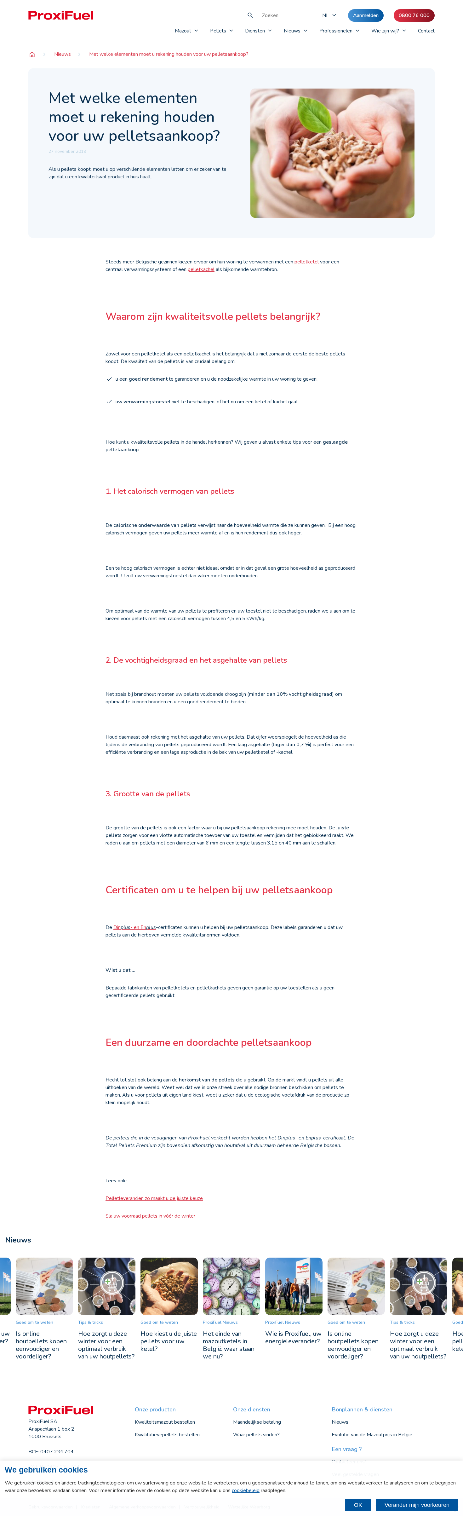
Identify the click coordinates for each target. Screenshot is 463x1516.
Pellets (218, 30)
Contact (426, 30)
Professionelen (335, 30)
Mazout (183, 30)
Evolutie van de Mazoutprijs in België (372, 1434)
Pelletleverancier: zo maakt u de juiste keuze (154, 1198)
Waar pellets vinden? (256, 1434)
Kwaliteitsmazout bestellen (165, 1422)
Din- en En (134, 927)
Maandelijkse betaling (257, 1422)
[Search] (250, 15)
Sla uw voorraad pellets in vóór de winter (150, 1216)
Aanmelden (366, 15)
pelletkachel (201, 269)
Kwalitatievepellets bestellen (167, 1434)
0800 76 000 (414, 15)
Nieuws (292, 30)
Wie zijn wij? (385, 30)
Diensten (255, 30)
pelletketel (306, 261)
